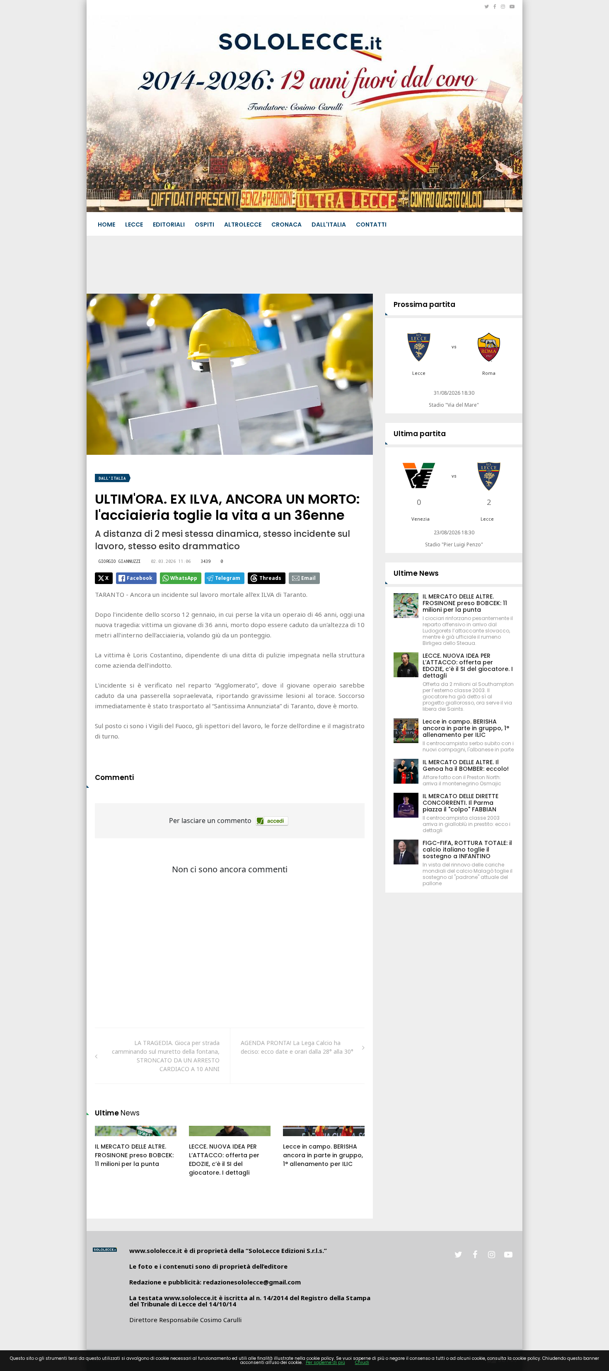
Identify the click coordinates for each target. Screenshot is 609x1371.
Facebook (139, 578)
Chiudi (362, 1362)
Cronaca (286, 224)
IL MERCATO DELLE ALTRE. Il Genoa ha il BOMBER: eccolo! (466, 765)
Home (106, 224)
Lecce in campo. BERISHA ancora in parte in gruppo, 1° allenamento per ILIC (323, 1155)
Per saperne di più (325, 1362)
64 (107, 1139)
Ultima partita (420, 434)
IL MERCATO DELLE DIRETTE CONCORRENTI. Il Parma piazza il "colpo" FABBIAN (460, 802)
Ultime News (416, 573)
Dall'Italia (329, 224)
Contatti (371, 224)
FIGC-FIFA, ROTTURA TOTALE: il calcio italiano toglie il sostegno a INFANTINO (467, 849)
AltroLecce (242, 224)
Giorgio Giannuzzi (120, 561)
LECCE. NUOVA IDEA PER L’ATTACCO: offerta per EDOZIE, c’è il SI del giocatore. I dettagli (224, 1159)
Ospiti (204, 224)
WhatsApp (183, 578)
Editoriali (169, 224)
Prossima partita (424, 304)
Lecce (134, 224)
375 (297, 1139)
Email (308, 578)
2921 (204, 1139)
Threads (270, 578)
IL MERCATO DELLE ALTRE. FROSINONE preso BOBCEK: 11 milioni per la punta (134, 1155)
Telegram (227, 578)
